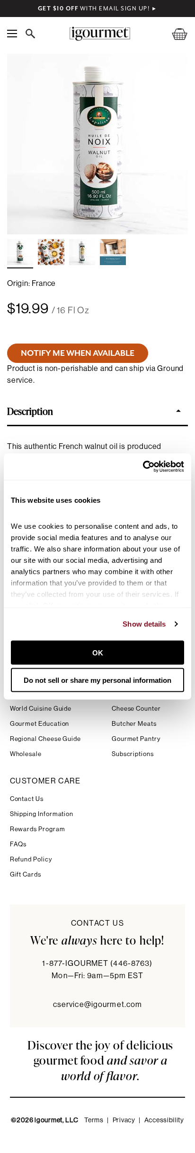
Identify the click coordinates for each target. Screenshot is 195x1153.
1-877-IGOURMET (97, 963)
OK (97, 652)
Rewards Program (37, 829)
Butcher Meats (134, 724)
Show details (144, 624)
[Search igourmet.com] (33, 33)
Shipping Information (42, 814)
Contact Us (27, 799)
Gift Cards (25, 874)
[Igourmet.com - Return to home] (100, 34)
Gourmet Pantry (136, 739)
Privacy (124, 1120)
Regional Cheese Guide (45, 739)
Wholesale (26, 754)
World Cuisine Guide (41, 709)
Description (30, 411)
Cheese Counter (136, 709)
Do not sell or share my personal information (97, 680)
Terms (94, 1120)
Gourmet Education (40, 724)
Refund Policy (31, 859)
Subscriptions (133, 754)
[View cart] (174, 34)
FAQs (18, 844)
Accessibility (164, 1120)
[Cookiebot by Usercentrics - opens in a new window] (142, 467)
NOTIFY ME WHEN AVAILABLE (77, 353)
